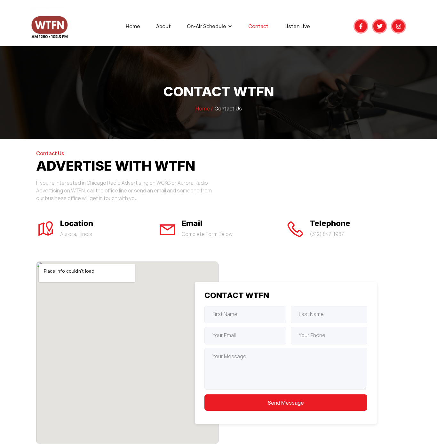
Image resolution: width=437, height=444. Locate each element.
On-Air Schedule (206, 26)
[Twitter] (379, 26)
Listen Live (297, 26)
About (163, 26)
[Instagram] (398, 26)
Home (133, 26)
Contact (258, 26)
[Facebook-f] (361, 26)
